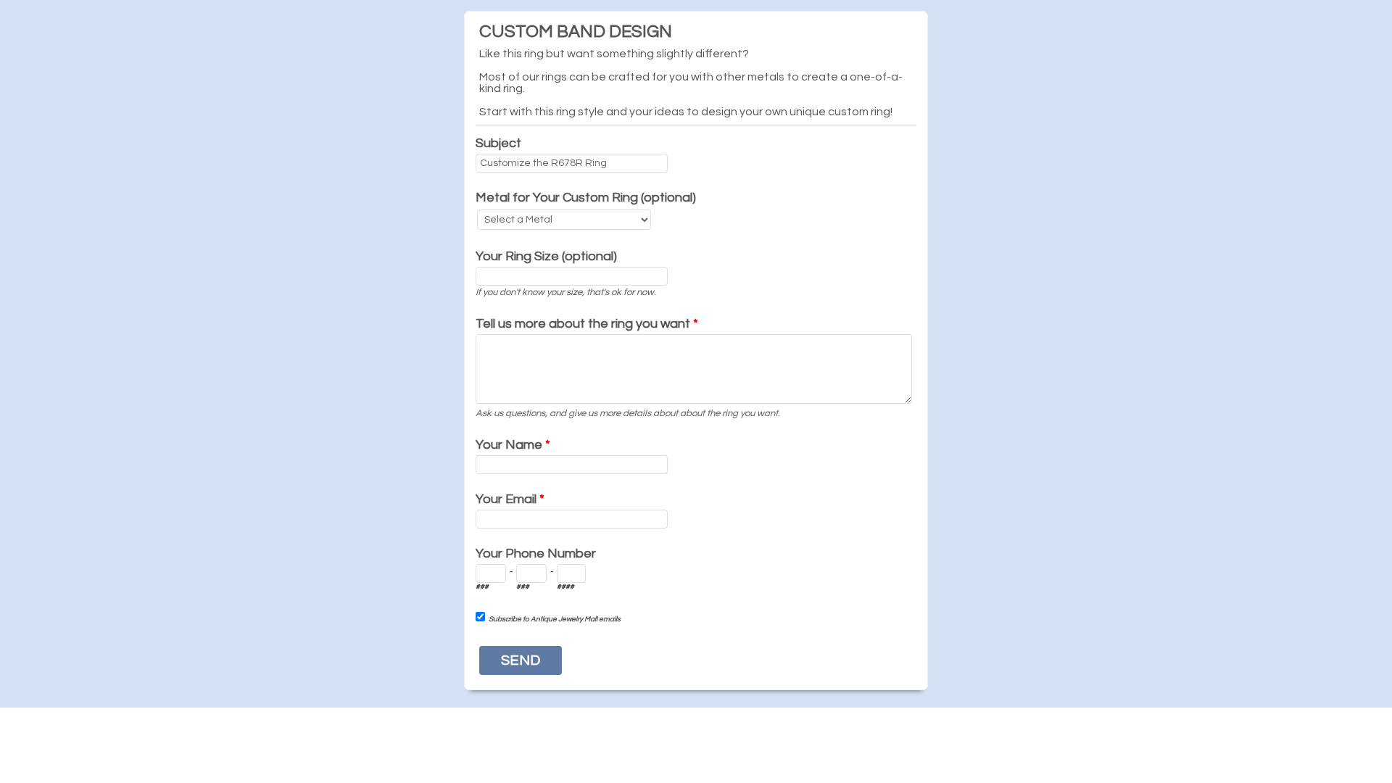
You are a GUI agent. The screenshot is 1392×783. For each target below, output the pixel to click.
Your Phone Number (536, 553)
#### (565, 586)
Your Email (510, 499)
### (482, 586)
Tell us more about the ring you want (587, 324)
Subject (498, 143)
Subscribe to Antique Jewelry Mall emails (555, 619)
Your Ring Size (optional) (546, 256)
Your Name (513, 445)
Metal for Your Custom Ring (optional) (586, 197)
